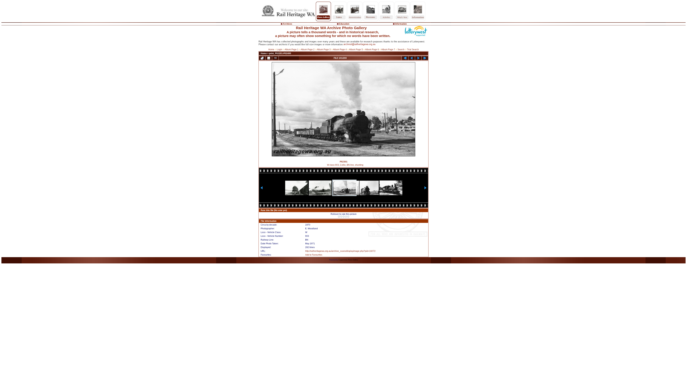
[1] (339, 216)
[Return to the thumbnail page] (262, 58)
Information (401, 24)
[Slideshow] (275, 58)
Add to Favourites (313, 255)
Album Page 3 (324, 49)
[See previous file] (411, 58)
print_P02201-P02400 (280, 53)
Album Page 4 (340, 49)
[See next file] (418, 58)
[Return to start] (405, 58)
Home (271, 49)
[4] (346, 216)
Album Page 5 (356, 49)
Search (401, 49)
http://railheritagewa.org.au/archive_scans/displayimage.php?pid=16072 (340, 251)
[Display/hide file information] (268, 58)
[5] (348, 216)
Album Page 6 (372, 49)
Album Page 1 (291, 49)
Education (344, 24)
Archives (287, 24)
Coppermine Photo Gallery (348, 260)
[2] (341, 216)
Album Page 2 (308, 49)
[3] (343, 216)
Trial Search (413, 49)
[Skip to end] (425, 58)
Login (279, 49)
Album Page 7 (388, 49)
